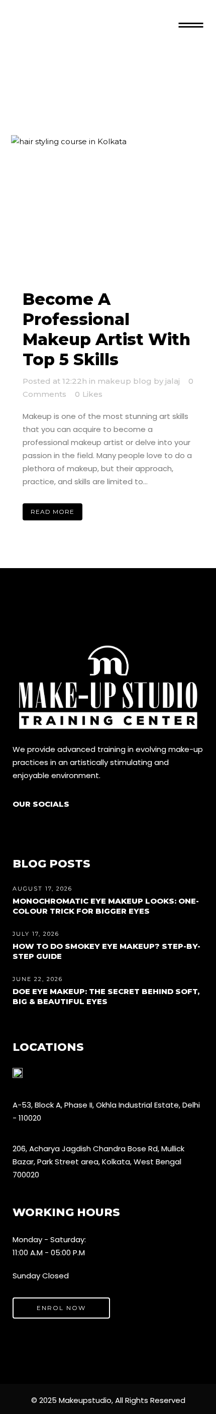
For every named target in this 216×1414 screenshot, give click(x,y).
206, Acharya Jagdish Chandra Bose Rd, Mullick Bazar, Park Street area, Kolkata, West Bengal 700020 (98, 1161)
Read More (52, 511)
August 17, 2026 (42, 888)
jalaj (172, 381)
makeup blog (124, 381)
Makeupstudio (85, 1400)
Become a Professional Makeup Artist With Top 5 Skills (106, 329)
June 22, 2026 (38, 979)
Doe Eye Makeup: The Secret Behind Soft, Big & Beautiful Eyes (106, 996)
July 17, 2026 (36, 933)
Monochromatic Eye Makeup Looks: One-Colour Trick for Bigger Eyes (106, 906)
